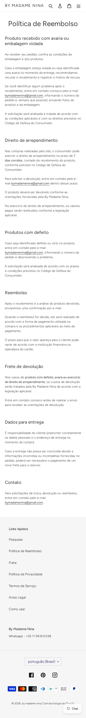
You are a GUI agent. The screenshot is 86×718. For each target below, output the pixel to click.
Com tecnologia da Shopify (58, 703)
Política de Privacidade (25, 574)
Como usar (17, 609)
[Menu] (78, 6)
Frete (13, 563)
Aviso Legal (17, 597)
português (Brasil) (41, 661)
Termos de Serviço (22, 586)
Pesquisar (16, 540)
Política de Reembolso (25, 551)
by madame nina (24, 5)
